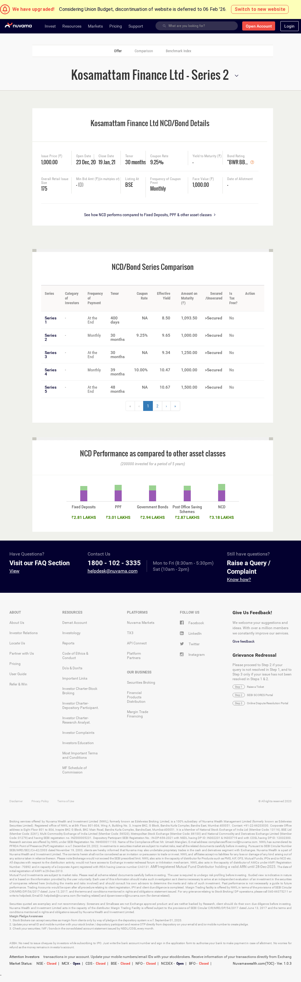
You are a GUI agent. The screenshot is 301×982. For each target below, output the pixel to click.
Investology (71, 633)
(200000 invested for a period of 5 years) (153, 463)
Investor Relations (23, 633)
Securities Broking (141, 682)
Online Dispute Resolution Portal (267, 703)
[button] (289, 26)
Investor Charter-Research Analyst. (76, 720)
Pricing (15, 664)
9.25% (157, 161)
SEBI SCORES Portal (260, 695)
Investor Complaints (78, 733)
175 (44, 188)
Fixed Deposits (84, 506)
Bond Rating (236, 156)
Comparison (144, 51)
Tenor (129, 156)
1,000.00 (49, 161)
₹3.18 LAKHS (221, 517)
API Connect (137, 643)
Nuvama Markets (140, 623)
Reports (68, 643)
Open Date (83, 156)
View (14, 571)
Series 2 (50, 337)
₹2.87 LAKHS (187, 517)
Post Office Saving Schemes (187, 509)
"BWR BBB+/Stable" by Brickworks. (238, 161)
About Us (16, 623)
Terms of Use (65, 801)
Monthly (158, 188)
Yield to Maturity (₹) (207, 156)
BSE (129, 184)
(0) (80, 184)
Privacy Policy (40, 801)
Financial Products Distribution (136, 697)
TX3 (130, 633)
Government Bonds (152, 506)
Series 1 (50, 320)
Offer (118, 51)
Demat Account (74, 623)
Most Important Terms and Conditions (80, 755)
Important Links (74, 678)
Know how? (239, 579)
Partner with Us (21, 653)
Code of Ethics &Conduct (75, 655)
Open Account (259, 26)
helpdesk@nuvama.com (113, 571)
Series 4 (50, 372)
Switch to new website (260, 9)
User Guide (17, 674)
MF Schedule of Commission (74, 770)
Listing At (132, 179)
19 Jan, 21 (106, 161)
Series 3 (50, 354)
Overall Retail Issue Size (54, 181)
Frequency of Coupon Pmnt (165, 181)
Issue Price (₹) (51, 156)
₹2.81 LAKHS (83, 517)
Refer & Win (18, 684)
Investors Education (78, 743)
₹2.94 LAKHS (152, 517)
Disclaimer (16, 801)
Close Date (106, 156)
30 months (135, 161)
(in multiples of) (109, 179)
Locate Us (17, 643)
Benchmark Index (178, 51)
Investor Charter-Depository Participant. (80, 705)
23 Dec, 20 (84, 161)
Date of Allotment (240, 179)
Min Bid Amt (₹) (98, 179)
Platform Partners (134, 655)
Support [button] (135, 26)
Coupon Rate (159, 156)
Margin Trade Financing (137, 714)
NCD (221, 506)
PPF (118, 506)
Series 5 (50, 389)
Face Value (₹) (203, 179)
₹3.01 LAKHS (118, 517)
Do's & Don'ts (72, 668)
